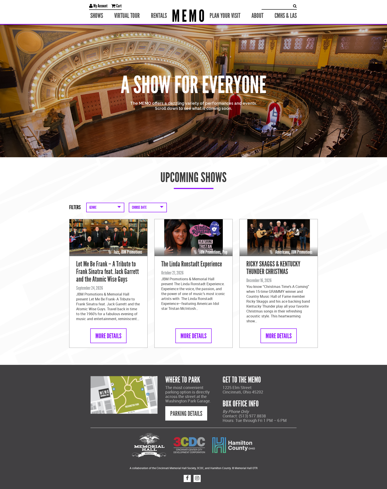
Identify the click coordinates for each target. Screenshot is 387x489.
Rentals (159, 16)
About (257, 16)
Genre (93, 207)
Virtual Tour (127, 16)
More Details (108, 336)
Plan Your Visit (225, 16)
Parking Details (186, 414)
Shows (96, 16)
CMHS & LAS (286, 16)
